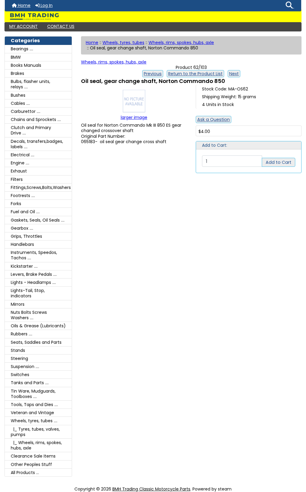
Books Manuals (26, 65)
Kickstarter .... (24, 266)
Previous (153, 74)
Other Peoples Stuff (31, 464)
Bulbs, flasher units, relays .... (30, 84)
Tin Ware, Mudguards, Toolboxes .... (33, 393)
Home (23, 5)
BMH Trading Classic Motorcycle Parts (151, 489)
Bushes (18, 95)
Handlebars (22, 244)
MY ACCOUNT (23, 26)
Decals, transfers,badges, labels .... (37, 144)
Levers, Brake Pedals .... (34, 274)
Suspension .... (25, 367)
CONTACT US (60, 26)
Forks (16, 204)
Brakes (17, 73)
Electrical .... (22, 155)
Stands (18, 350)
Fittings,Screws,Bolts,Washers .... (41, 187)
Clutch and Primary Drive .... (31, 130)
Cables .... (20, 103)
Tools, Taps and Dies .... (34, 405)
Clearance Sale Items (33, 456)
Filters (17, 179)
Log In (46, 5)
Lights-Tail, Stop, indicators (28, 293)
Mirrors (18, 304)
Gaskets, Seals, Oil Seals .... (38, 220)
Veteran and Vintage (32, 413)
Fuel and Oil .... (25, 212)
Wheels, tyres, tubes (123, 43)
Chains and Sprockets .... (36, 119)
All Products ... (25, 473)
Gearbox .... (22, 228)
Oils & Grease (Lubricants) (38, 326)
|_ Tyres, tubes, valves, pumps (35, 431)
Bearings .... (22, 49)
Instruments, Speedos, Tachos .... (34, 255)
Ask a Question (213, 119)
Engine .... (20, 163)
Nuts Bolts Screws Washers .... (29, 315)
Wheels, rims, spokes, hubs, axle (181, 43)
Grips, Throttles (26, 236)
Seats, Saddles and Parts (36, 342)
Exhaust (19, 171)
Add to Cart (278, 162)
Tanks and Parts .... (30, 383)
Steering (19, 358)
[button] (289, 5)
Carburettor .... (25, 111)
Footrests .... (23, 196)
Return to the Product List (195, 74)
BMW (16, 57)
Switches (20, 375)
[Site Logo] (153, 16)
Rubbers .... (21, 334)
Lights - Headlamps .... (33, 282)
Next (234, 74)
